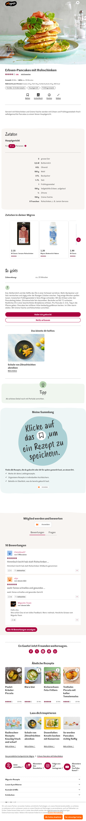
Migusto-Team (24, 602)
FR (11, 802)
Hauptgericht (33, 88)
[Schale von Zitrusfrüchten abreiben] (33, 732)
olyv (16, 578)
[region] (43, 812)
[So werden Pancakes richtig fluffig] (71, 732)
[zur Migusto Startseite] (11, 2)
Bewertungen (37, 532)
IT (15, 802)
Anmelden (45, 487)
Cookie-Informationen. (55, 812)
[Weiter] (78, 240)
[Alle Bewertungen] (10, 74)
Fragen (52, 532)
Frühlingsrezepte (48, 88)
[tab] (43, 779)
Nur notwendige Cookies (73, 817)
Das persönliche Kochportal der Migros (19, 756)
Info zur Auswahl (25, 146)
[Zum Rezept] (13, 685)
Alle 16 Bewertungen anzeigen (21, 629)
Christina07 (19, 552)
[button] (9, 553)
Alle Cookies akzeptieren (53, 817)
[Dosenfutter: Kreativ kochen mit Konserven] (52, 732)
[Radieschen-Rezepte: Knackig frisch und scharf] (13, 732)
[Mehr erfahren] (26, 367)
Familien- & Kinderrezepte (16, 88)
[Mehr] (77, 570)
